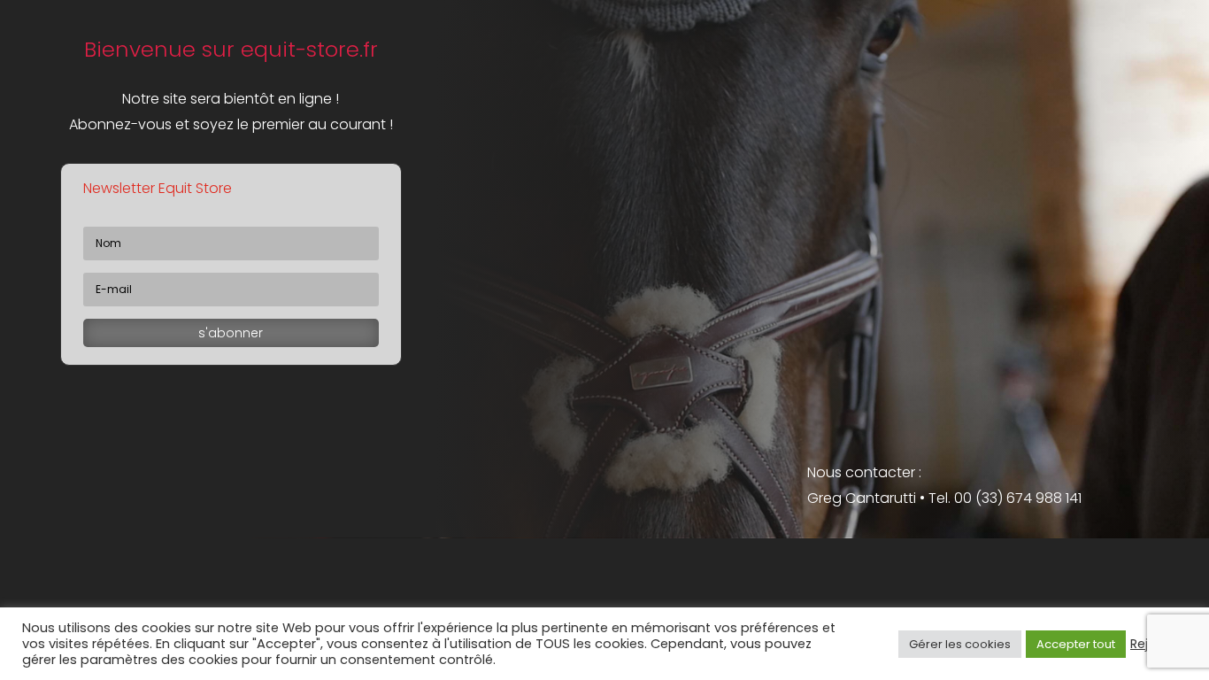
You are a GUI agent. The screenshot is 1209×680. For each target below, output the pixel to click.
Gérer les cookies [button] (960, 644)
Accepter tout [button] (1075, 644)
